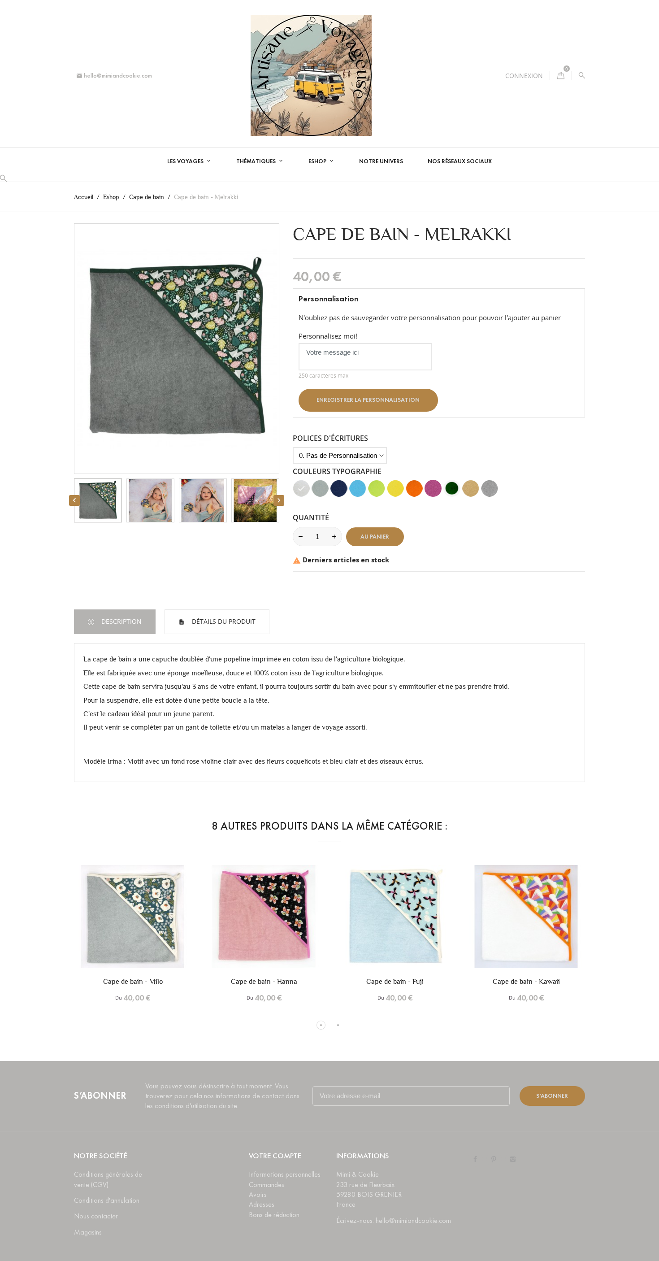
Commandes (266, 1184)
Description (121, 621)
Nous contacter (96, 1216)
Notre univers (381, 161)
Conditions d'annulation (106, 1200)
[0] (561, 75)
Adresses (261, 1204)
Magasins (88, 1232)
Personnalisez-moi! (328, 335)
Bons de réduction (274, 1214)
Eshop (318, 161)
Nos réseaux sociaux (460, 161)
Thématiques (256, 161)
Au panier (374, 536)
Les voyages (186, 161)
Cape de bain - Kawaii (526, 981)
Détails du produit (223, 621)
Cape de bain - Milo (133, 981)
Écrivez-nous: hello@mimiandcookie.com (393, 1220)
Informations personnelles (285, 1174)
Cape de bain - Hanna (264, 981)
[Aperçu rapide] (148, 926)
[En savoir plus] (166, 926)
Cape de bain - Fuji (395, 981)
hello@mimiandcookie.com (114, 75)
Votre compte (275, 1156)
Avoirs (258, 1194)
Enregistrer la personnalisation (368, 400)
